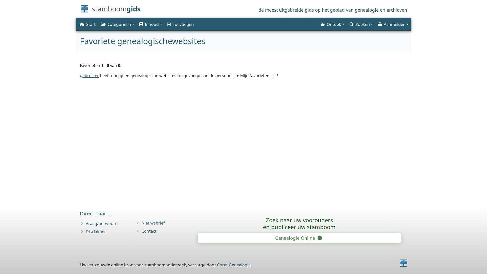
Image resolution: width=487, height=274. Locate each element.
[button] (150, 24)
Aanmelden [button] (395, 24)
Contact (149, 231)
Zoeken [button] (363, 24)
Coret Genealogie (234, 265)
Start (91, 24)
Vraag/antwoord (102, 223)
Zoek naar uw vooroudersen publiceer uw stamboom (299, 223)
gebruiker (89, 75)
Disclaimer (96, 231)
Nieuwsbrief (153, 223)
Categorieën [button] (119, 24)
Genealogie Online (295, 238)
